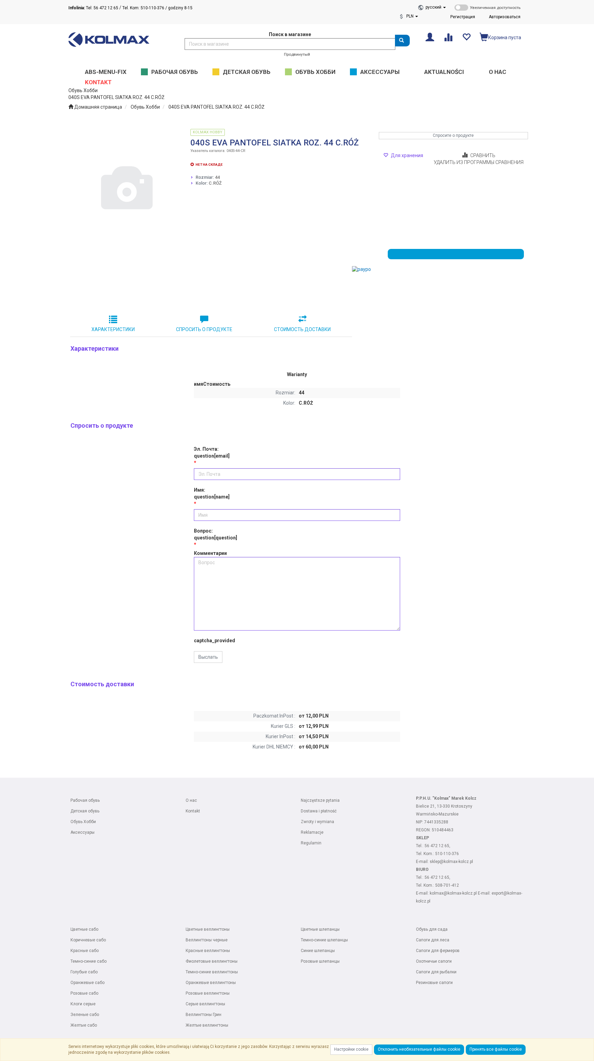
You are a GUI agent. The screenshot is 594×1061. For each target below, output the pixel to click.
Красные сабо (84, 950)
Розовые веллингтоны (208, 993)
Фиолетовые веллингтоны (212, 961)
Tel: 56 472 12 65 (93, 8)
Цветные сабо (84, 929)
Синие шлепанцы (318, 950)
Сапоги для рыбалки (436, 972)
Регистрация (462, 16)
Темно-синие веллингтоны (212, 972)
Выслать (208, 657)
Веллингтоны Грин (203, 1014)
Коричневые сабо (88, 940)
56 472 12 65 (437, 845)
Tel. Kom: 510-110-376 (143, 8)
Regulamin (311, 843)
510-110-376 (447, 853)
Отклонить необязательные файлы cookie (419, 1049)
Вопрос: (215, 534)
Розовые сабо (84, 993)
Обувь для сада (432, 929)
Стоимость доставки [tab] (302, 329)
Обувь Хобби (145, 107)
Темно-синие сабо (88, 961)
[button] (435, 7)
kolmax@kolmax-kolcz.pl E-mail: (461, 893)
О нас (191, 800)
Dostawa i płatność (319, 811)
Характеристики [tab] (113, 329)
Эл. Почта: (212, 452)
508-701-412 (447, 885)
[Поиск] (402, 40)
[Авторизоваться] (430, 36)
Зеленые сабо (84, 1014)
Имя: (212, 493)
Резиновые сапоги (434, 982)
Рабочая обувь (85, 800)
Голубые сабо (84, 972)
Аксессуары (82, 832)
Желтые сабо (83, 1025)
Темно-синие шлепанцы (324, 940)
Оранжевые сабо (87, 982)
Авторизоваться (504, 16)
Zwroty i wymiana (317, 821)
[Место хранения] (466, 36)
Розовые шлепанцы (320, 961)
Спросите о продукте (453, 135)
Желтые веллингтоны (207, 1025)
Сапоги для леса (432, 940)
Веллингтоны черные (207, 940)
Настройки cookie (351, 1049)
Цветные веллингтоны (208, 929)
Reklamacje (312, 832)
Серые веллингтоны (205, 1004)
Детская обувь (84, 811)
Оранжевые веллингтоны (211, 982)
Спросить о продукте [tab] (204, 329)
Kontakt (193, 811)
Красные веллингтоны (208, 950)
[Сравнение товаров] (448, 36)
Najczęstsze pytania (320, 800)
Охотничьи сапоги (434, 961)
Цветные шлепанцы (320, 929)
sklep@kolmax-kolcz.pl (451, 861)
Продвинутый (297, 54)
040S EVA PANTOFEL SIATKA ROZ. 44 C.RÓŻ (216, 107)
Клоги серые (83, 1004)
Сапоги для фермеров (438, 950)
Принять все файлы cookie (496, 1049)
